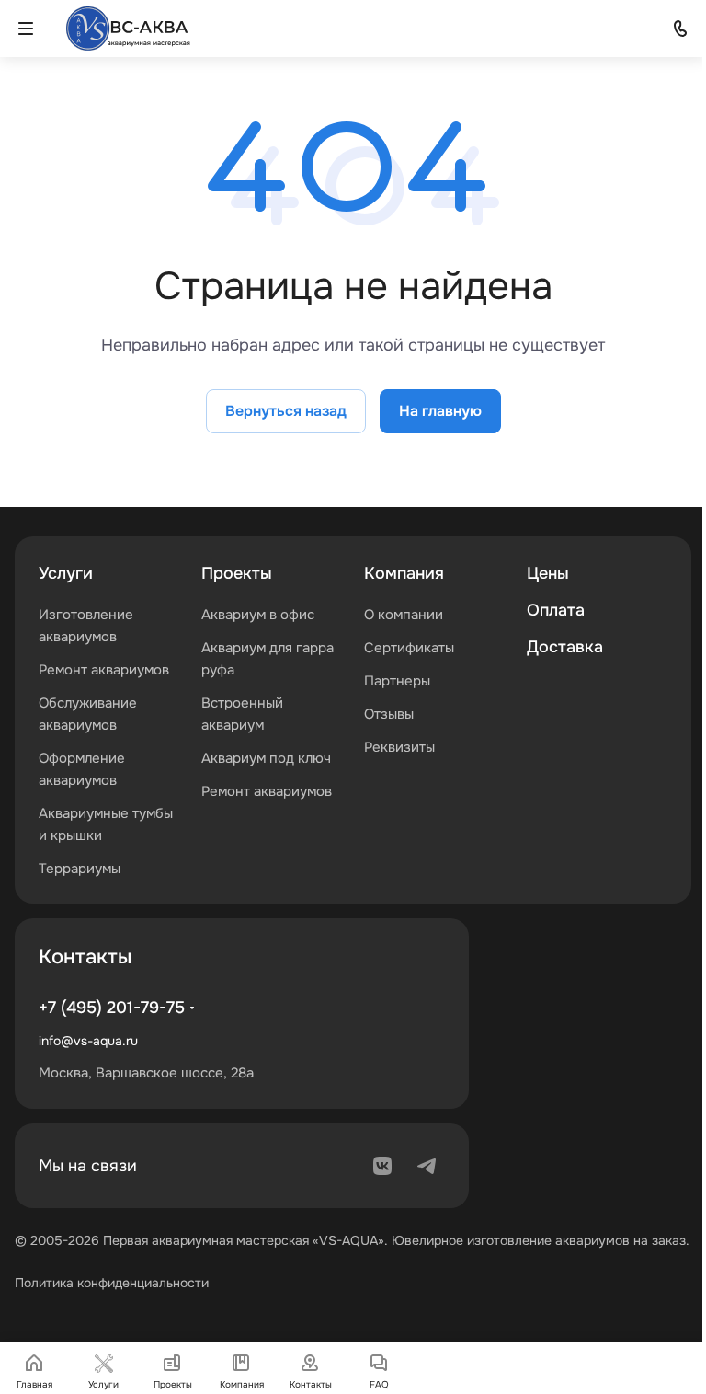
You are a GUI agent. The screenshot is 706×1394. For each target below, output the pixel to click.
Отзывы (389, 714)
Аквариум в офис (257, 614)
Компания (404, 573)
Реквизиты (399, 747)
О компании (403, 614)
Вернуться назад (286, 411)
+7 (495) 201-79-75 (112, 1007)
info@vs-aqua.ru (88, 1040)
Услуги (66, 573)
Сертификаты (409, 648)
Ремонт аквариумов (104, 670)
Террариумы (79, 868)
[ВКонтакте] (382, 1165)
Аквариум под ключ (266, 758)
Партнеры (397, 681)
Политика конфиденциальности (112, 1282)
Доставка (565, 647)
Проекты (236, 573)
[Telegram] (426, 1165)
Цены (548, 573)
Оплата (556, 610)
